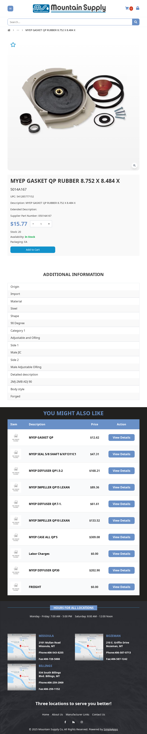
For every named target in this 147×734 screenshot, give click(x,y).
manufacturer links (77, 714)
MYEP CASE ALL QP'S (43, 537)
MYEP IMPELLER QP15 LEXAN (49, 487)
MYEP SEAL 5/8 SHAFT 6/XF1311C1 (52, 454)
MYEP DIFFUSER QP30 (44, 570)
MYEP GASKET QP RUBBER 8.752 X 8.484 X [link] (50, 30)
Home (45, 714)
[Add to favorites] (13, 44)
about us (57, 714)
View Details (121, 437)
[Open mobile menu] (10, 8)
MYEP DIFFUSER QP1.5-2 (46, 471)
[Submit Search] (135, 22)
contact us (98, 714)
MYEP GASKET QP (41, 437)
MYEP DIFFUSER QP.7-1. (45, 504)
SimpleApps (111, 729)
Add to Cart (33, 249)
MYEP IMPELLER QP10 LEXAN (49, 520)
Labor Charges (39, 554)
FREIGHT (35, 587)
